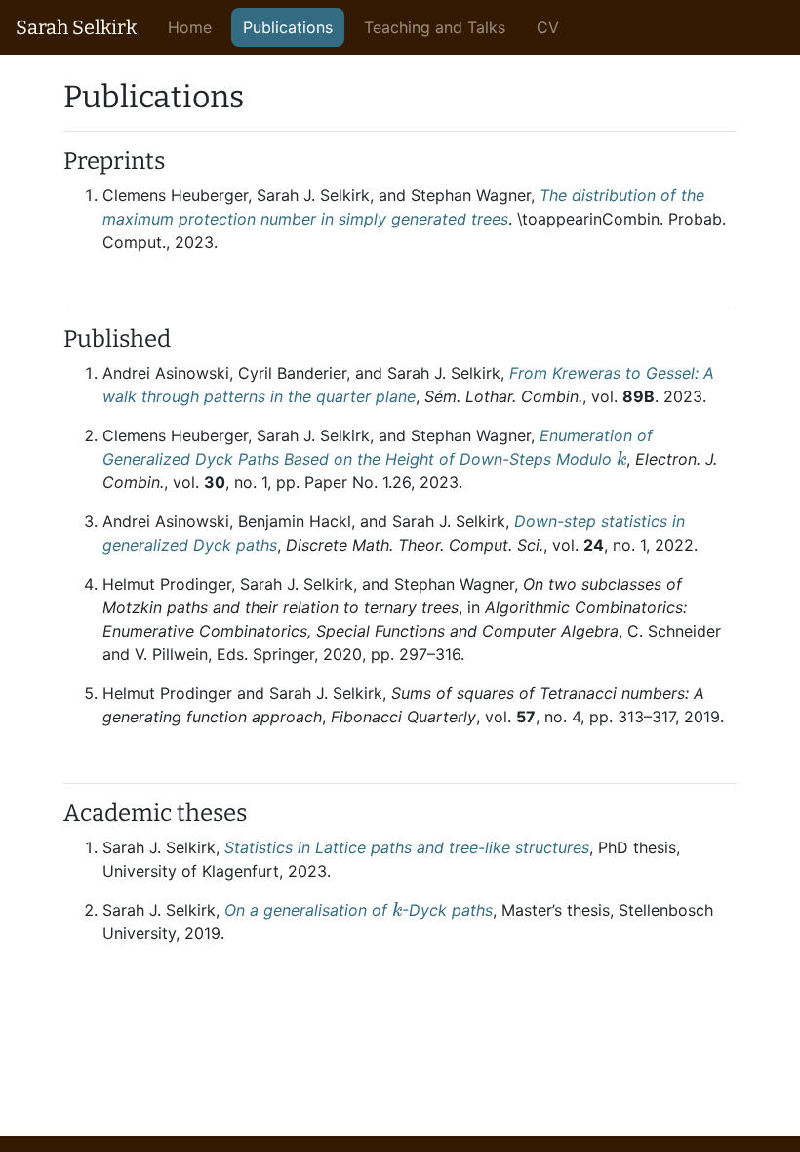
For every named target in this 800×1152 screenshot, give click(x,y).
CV (548, 27)
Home (190, 27)
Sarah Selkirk (76, 27)
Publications (288, 27)
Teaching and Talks (434, 27)
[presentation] (621, 458)
